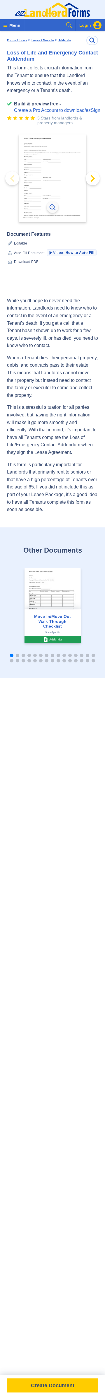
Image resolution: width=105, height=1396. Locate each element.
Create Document (52, 1385)
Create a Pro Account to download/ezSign (57, 110)
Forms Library (17, 40)
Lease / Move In (43, 40)
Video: (73, 253)
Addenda (64, 40)
